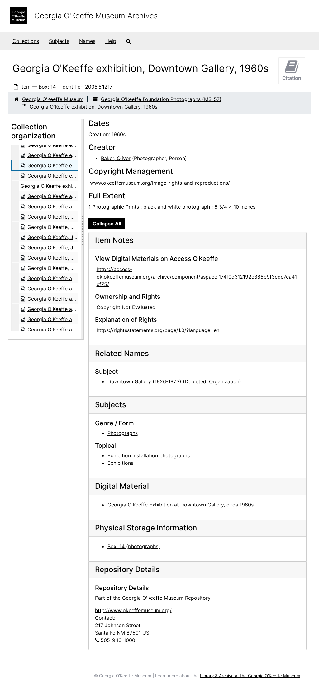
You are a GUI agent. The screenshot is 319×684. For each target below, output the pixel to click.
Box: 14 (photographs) (133, 546)
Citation (291, 78)
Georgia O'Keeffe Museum (52, 99)
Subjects (59, 41)
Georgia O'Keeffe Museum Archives (96, 15)
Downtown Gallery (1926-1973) (144, 381)
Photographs (122, 433)
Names (87, 41)
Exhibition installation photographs (148, 455)
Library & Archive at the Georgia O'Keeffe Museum (250, 675)
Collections (25, 41)
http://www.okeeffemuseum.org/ (133, 610)
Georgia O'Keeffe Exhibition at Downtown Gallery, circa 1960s (180, 504)
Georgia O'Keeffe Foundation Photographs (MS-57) (161, 99)
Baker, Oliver (116, 158)
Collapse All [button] (107, 223)
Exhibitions (120, 463)
